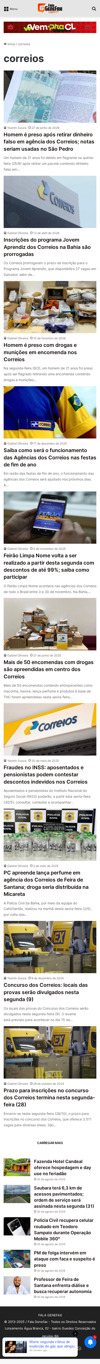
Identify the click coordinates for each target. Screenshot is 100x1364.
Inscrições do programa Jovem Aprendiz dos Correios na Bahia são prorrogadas (47, 247)
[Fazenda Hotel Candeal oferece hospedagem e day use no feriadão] (17, 1167)
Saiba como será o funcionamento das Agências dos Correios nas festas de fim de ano (50, 457)
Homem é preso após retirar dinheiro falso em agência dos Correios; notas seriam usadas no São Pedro (49, 141)
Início (11, 44)
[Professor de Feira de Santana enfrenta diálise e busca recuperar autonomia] (17, 1285)
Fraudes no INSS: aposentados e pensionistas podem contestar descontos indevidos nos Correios (46, 774)
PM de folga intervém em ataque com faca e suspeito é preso (64, 1259)
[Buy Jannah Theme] (50, 27)
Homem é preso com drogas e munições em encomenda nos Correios (40, 352)
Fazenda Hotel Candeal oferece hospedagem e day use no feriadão (62, 1167)
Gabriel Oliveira (17, 233)
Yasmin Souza (16, 128)
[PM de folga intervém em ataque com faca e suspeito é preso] (17, 1259)
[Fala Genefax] (50, 8)
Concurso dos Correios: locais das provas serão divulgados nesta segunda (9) (46, 992)
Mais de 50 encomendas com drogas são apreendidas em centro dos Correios (49, 669)
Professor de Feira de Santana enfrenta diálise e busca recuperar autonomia (63, 1285)
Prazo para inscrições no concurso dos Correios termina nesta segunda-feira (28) (49, 1097)
